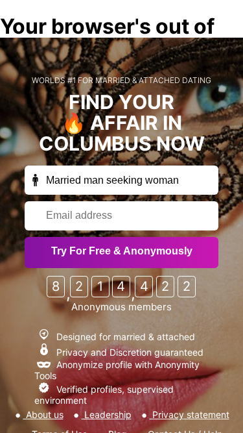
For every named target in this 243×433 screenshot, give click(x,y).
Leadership (107, 414)
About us (43, 414)
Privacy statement (189, 414)
